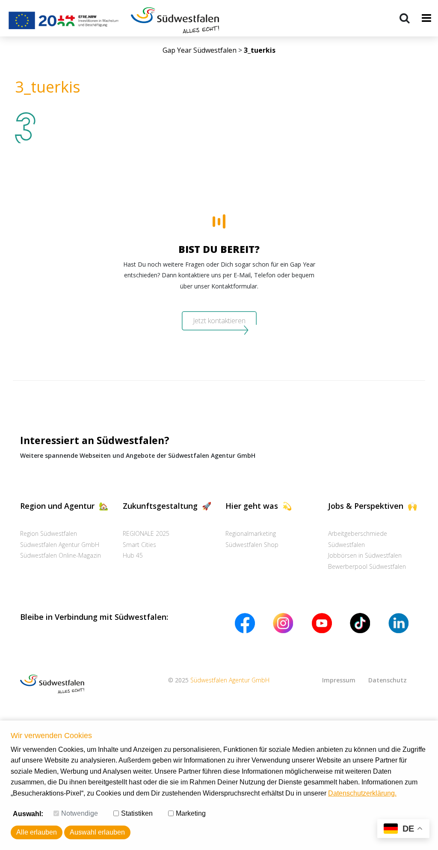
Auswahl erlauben (97, 832)
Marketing (191, 813)
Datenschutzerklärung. (362, 793)
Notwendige (79, 813)
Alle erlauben (36, 832)
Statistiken (137, 813)
